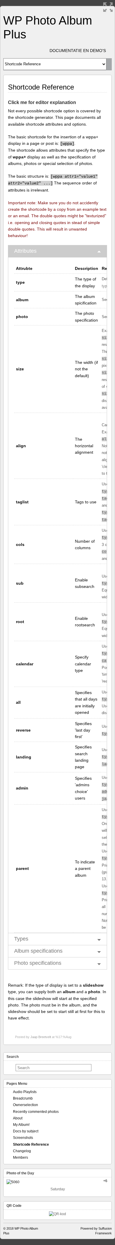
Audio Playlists (25, 1092)
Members (20, 1157)
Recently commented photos (36, 1112)
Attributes (25, 251)
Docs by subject (25, 1131)
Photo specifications (37, 963)
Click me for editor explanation (42, 102)
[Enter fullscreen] (108, 7)
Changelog (22, 1151)
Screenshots (23, 1138)
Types (21, 939)
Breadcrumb (23, 1098)
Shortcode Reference (31, 1144)
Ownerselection (25, 1105)
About (17, 1118)
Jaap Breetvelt (40, 1037)
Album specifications (38, 951)
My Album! (21, 1125)
